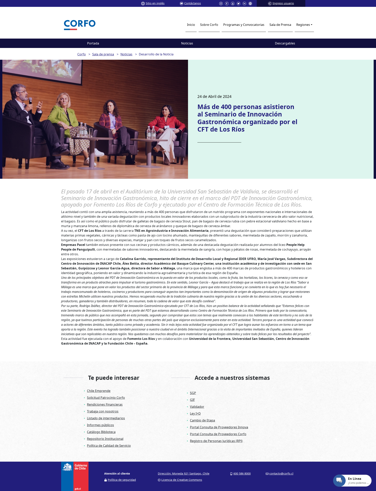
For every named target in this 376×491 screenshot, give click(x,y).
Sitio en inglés (155, 3)
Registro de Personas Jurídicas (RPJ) (216, 441)
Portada (93, 43)
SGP (193, 393)
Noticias (187, 43)
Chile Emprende (98, 391)
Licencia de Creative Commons (181, 480)
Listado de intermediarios (106, 418)
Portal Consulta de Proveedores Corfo (218, 434)
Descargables (285, 43)
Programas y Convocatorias (243, 25)
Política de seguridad (122, 480)
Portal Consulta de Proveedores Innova (219, 427)
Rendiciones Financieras (105, 404)
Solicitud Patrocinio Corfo (106, 397)
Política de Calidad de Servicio (109, 445)
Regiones (303, 25)
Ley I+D (195, 413)
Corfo (81, 54)
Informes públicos (100, 425)
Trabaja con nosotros (102, 411)
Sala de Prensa (280, 25)
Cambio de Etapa (202, 420)
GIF (192, 400)
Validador (197, 406)
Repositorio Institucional (105, 439)
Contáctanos (192, 3)
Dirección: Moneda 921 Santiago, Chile (183, 473)
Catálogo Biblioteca (101, 432)
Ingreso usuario (283, 3)
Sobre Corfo (209, 25)
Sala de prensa (103, 54)
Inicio (191, 25)
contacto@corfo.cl (281, 473)
